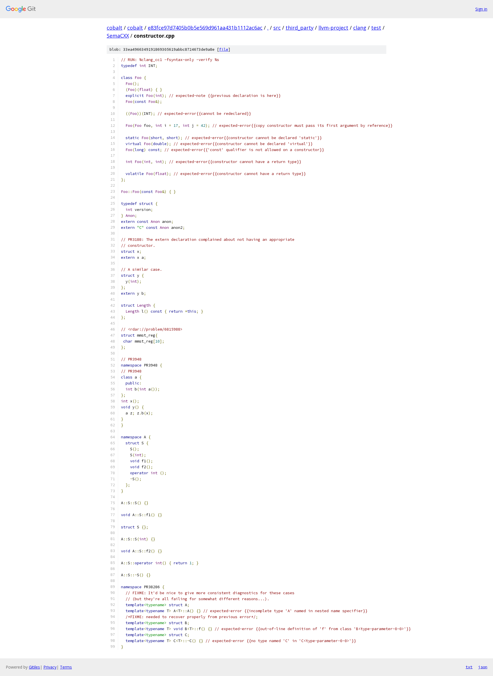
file (223, 49)
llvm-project (333, 27)
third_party (300, 27)
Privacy (49, 667)
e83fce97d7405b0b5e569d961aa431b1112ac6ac (205, 27)
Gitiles (34, 667)
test (376, 27)
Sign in (481, 9)
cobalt (114, 27)
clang (359, 27)
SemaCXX (118, 35)
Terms (66, 667)
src (277, 27)
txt (469, 666)
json (482, 666)
